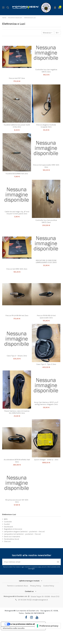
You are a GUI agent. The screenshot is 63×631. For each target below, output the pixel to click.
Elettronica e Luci (9, 514)
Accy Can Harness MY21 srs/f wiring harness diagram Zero (46, 403)
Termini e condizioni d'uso (17, 586)
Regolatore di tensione (13, 529)
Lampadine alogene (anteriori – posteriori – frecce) (24, 531)
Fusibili (7, 524)
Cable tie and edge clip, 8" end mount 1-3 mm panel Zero (17, 213)
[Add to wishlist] (13, 75)
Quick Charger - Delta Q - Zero (46, 460)
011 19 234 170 (23, 600)
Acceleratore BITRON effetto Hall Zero (17, 461)
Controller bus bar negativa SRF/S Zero (46, 71)
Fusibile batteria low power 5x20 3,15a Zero (17, 126)
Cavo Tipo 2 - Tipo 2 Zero (46, 364)
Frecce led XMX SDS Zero (16, 269)
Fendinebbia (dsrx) (11, 539)
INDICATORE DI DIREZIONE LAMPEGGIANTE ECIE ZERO (46, 261)
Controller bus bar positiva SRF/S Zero (46, 221)
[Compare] (17, 75)
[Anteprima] (20, 75)
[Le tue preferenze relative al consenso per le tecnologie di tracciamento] (48, 626)
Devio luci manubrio (12, 537)
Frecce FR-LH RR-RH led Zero (17, 315)
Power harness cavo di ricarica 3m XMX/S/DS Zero (16, 412)
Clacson (7, 541)
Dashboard (8, 527)
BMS (6, 519)
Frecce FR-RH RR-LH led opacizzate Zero (46, 316)
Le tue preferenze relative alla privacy (26, 624)
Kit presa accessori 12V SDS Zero (16, 501)
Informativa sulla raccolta (13, 628)
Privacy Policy (35, 586)
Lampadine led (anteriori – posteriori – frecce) (22, 534)
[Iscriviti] (58, 562)
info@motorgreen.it (40, 600)
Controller (8, 522)
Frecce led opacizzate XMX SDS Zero (46, 166)
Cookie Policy (48, 586)
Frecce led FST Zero (17, 78)
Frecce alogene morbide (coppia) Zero (46, 126)
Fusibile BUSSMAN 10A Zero (17, 174)
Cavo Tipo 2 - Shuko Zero (17, 356)
